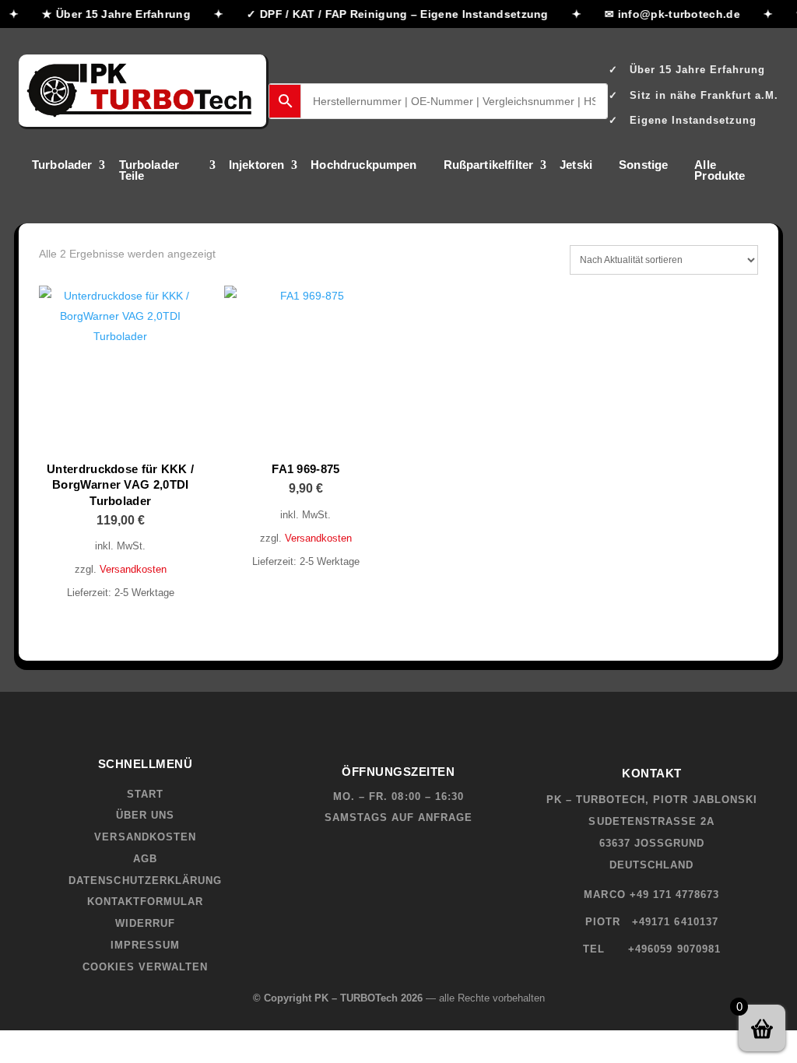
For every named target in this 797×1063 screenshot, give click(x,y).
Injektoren (257, 165)
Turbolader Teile (149, 171)
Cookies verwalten (146, 967)
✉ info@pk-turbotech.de (668, 14)
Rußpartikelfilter (489, 165)
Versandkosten (133, 569)
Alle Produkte (719, 171)
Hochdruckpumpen (363, 165)
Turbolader (62, 165)
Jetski (576, 165)
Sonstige (643, 165)
